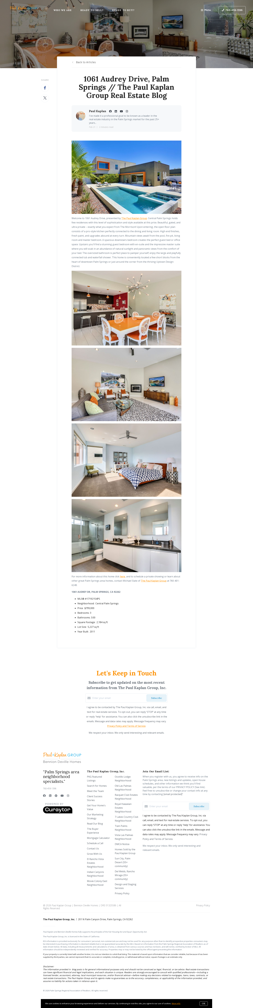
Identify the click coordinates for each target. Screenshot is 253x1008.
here (122, 576)
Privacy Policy (122, 893)
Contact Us (93, 848)
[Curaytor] (57, 812)
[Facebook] (44, 795)
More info (176, 1003)
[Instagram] (68, 795)
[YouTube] (62, 795)
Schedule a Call (95, 843)
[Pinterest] (56, 795)
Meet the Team (95, 791)
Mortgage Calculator (98, 838)
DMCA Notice (122, 844)
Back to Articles (86, 62)
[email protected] (172, 794)
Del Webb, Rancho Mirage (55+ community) (125, 875)
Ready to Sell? (91, 10)
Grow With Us (94, 853)
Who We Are (62, 10)
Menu (207, 10)
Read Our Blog (95, 823)
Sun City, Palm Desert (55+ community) (122, 862)
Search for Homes (97, 785)
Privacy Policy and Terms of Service (126, 726)
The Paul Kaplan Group (134, 218)
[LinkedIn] (50, 795)
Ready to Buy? (123, 10)
